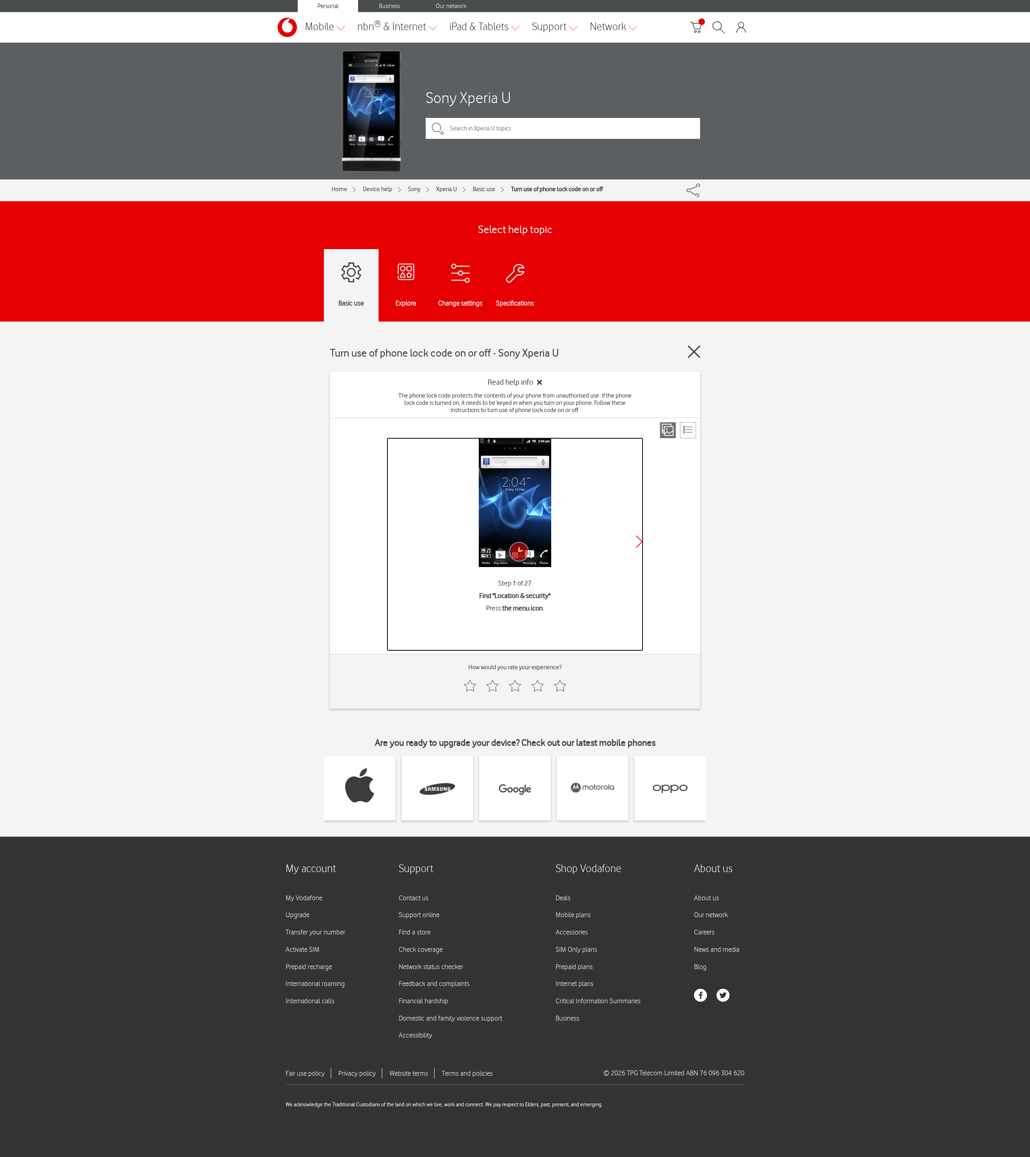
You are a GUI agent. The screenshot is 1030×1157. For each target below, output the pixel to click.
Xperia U (446, 189)
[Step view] (668, 430)
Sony (414, 189)
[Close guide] (694, 352)
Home (339, 189)
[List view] (688, 430)
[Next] (639, 542)
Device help (377, 189)
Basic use (484, 189)
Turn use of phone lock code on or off (557, 189)
